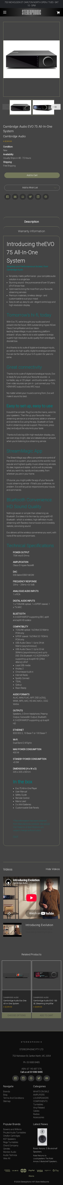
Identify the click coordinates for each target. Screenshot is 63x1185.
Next (56, 107)
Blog (5, 1095)
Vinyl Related (39, 1107)
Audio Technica (10, 1155)
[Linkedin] (38, 197)
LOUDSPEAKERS (40, 1098)
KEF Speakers (9, 1139)
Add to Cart (46, 1015)
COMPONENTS (40, 1101)
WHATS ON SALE (41, 1091)
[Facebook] (7, 197)
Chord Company (10, 1145)
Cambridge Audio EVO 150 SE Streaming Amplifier (45, 1002)
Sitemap (7, 1101)
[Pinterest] (45, 197)
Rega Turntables (10, 1142)
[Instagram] (23, 1078)
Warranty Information (31, 231)
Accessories (38, 1117)
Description (31, 221)
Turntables (38, 1104)
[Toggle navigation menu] (7, 12)
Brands (6, 1091)
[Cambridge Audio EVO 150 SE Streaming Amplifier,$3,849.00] (46, 975)
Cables (36, 1111)
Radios (36, 1114)
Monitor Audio (9, 1152)
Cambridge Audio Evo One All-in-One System (14, 1002)
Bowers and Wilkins (12, 1129)
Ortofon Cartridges (11, 1136)
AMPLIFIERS (38, 1095)
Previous (7, 107)
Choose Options (16, 1015)
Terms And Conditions (13, 1098)
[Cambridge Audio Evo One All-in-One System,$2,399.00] (16, 975)
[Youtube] (46, 1078)
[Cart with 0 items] (54, 11)
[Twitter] (30, 197)
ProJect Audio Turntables (14, 1132)
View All (6, 1158)
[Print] (22, 197)
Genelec (6, 1148)
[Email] (15, 197)
